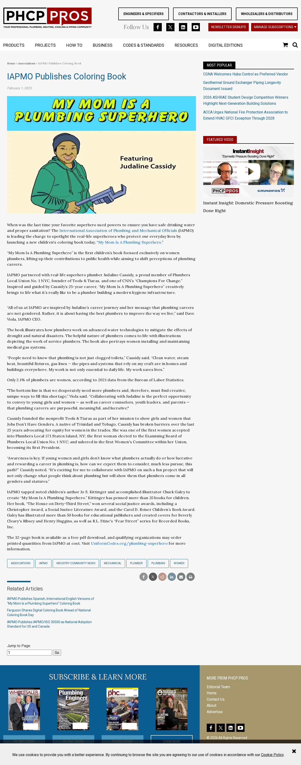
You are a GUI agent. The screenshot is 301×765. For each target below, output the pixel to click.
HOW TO (74, 45)
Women (179, 563)
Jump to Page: (19, 646)
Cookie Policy (272, 755)
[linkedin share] (172, 577)
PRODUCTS (13, 45)
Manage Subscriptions (273, 27)
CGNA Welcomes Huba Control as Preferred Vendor (245, 74)
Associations (26, 63)
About (211, 705)
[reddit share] (162, 577)
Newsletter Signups (228, 27)
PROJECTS (45, 45)
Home (11, 63)
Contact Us (216, 699)
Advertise (215, 712)
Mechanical (112, 563)
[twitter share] (153, 577)
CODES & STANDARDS (143, 45)
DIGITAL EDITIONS (226, 45)
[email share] (181, 577)
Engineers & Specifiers (143, 14)
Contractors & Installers (202, 14)
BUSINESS (102, 45)
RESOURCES (186, 45)
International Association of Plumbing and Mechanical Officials (118, 230)
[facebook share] (143, 577)
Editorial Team (218, 687)
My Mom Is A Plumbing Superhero (129, 242)
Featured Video (220, 139)
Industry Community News (75, 563)
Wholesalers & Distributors (267, 14)
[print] (190, 577)
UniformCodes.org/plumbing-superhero (129, 543)
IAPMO (43, 563)
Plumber (136, 563)
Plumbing (158, 563)
